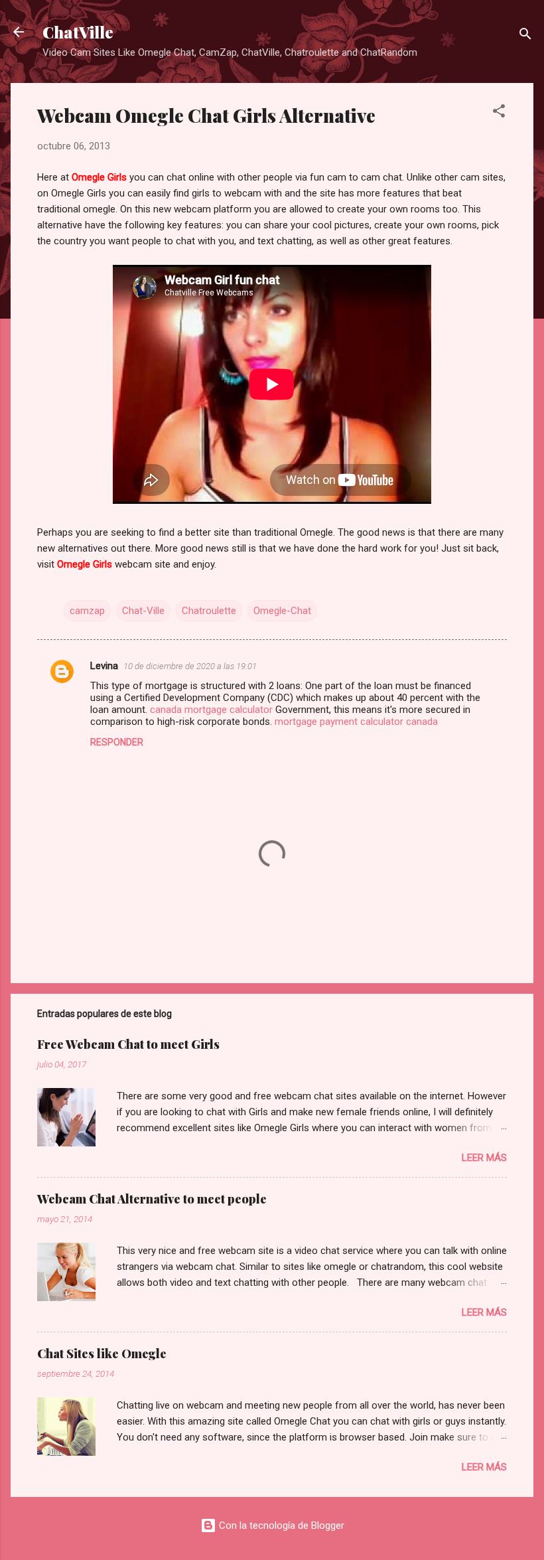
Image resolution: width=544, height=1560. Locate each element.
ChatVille (77, 31)
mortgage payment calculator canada (356, 722)
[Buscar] (525, 36)
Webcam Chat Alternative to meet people (152, 1199)
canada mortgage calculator (211, 710)
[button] (499, 113)
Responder (116, 742)
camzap (87, 611)
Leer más (484, 1158)
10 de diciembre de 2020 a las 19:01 (190, 666)
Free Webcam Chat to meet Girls (128, 1044)
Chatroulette (209, 611)
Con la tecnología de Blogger (280, 1525)
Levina (104, 666)
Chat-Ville (143, 611)
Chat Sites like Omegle (102, 1354)
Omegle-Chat (282, 611)
